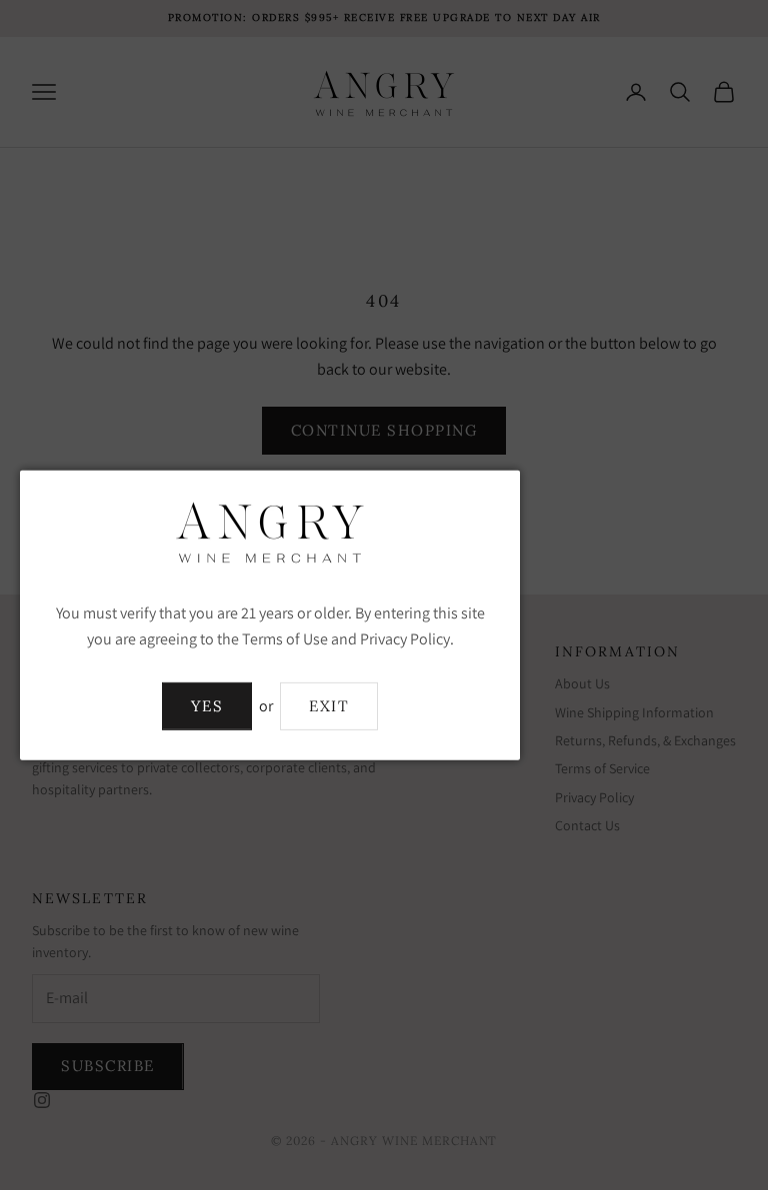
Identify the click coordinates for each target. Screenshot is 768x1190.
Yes (207, 705)
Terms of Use (285, 638)
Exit (329, 705)
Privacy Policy (405, 638)
